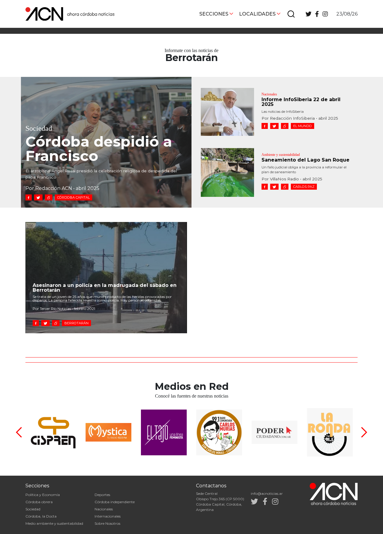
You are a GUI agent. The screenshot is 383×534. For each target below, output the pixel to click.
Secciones (213, 14)
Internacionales (108, 516)
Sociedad (32, 509)
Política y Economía (42, 494)
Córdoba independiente (115, 502)
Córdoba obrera (39, 502)
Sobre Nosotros (107, 523)
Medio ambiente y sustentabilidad (54, 523)
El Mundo (302, 126)
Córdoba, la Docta (41, 516)
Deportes (102, 494)
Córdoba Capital (73, 197)
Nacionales (104, 509)
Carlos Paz (303, 187)
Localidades (257, 14)
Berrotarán (76, 323)
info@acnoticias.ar (267, 493)
